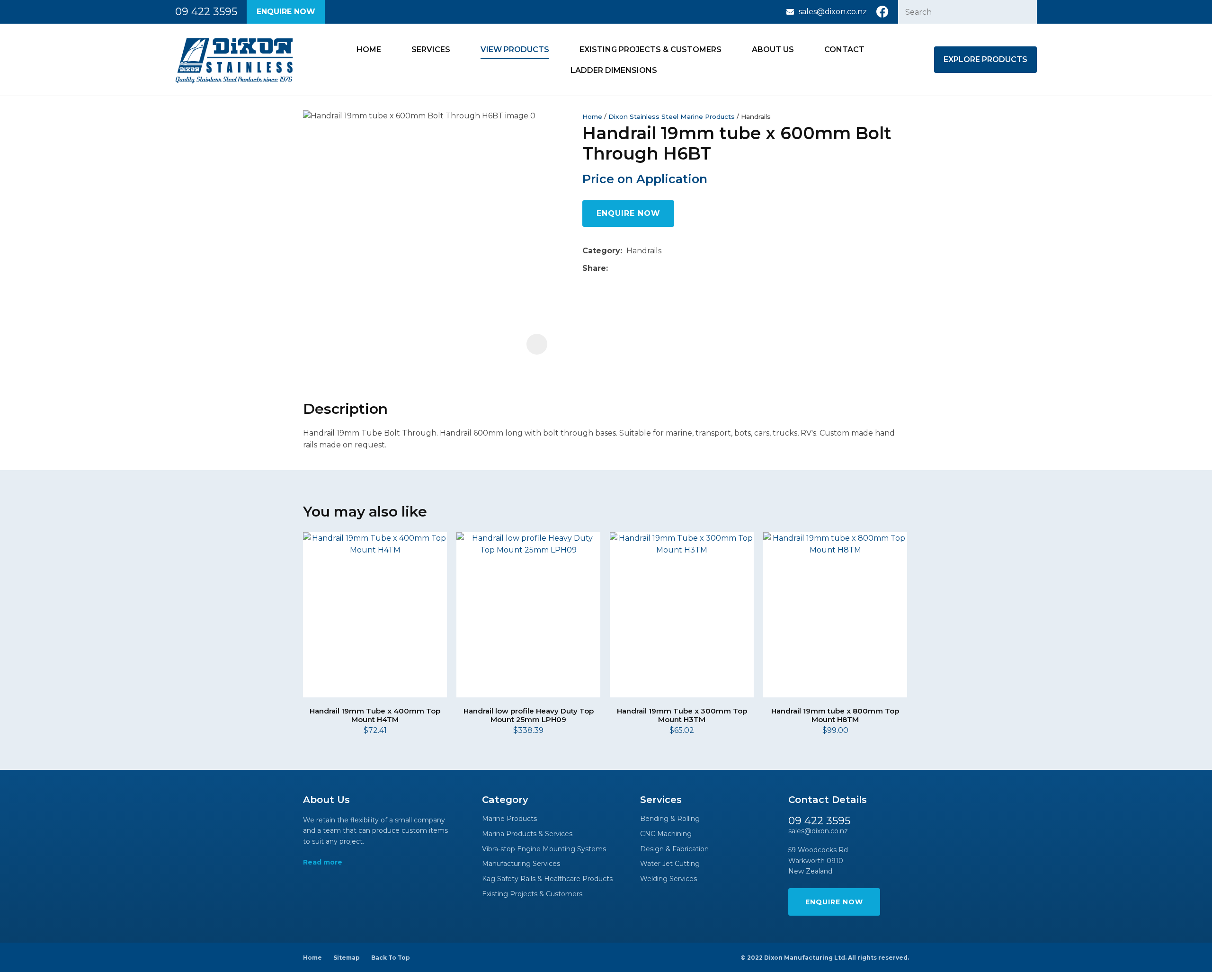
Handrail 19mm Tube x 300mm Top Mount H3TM (682, 715)
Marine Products (509, 819)
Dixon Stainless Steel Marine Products (671, 116)
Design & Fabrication (674, 849)
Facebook (882, 12)
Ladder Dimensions (613, 70)
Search (1025, 12)
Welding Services (668, 879)
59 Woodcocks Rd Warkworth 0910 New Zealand (818, 860)
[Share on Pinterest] (656, 268)
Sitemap (346, 957)
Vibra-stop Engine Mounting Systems (544, 849)
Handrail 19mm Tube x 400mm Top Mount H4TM (375, 715)
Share (594, 268)
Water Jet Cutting (670, 864)
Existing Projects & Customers (650, 49)
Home (368, 49)
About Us (773, 49)
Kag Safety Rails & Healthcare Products (547, 879)
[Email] (641, 268)
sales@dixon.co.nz (833, 11)
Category (601, 250)
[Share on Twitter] (627, 268)
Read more (322, 862)
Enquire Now (286, 11)
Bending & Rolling (670, 819)
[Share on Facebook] (613, 268)
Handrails (756, 116)
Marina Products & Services (527, 834)
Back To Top (390, 957)
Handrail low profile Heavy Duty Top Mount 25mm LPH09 (528, 715)
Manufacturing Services (521, 864)
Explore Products (985, 59)
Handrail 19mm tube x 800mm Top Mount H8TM (835, 715)
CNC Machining (666, 834)
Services (430, 49)
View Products (515, 49)
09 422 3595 (206, 12)
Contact (844, 49)
